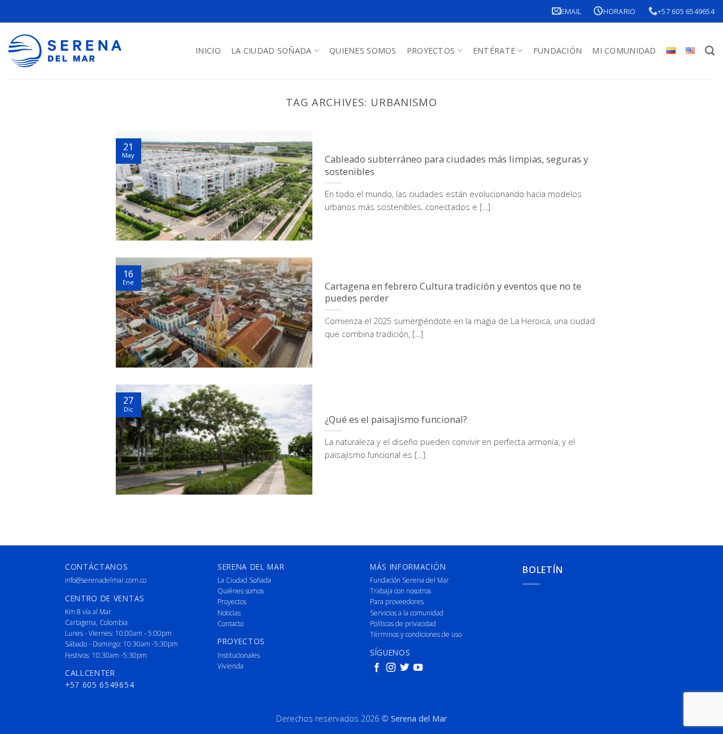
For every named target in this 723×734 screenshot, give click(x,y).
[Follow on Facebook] (376, 668)
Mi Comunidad (624, 50)
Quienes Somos (363, 50)
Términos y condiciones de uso (415, 634)
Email (571, 11)
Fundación (557, 50)
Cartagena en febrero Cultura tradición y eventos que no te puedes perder (453, 292)
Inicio (208, 50)
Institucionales (238, 655)
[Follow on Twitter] (404, 668)
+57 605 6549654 (686, 11)
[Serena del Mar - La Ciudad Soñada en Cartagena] (64, 51)
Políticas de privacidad (403, 623)
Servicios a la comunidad (406, 613)
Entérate (494, 50)
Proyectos (431, 50)
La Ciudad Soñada (271, 50)
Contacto (230, 623)
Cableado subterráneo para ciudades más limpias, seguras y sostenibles (456, 165)
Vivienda (230, 666)
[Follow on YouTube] (418, 668)
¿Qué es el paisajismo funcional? (396, 419)
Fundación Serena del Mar (409, 580)
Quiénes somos (240, 591)
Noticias (229, 613)
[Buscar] (710, 51)
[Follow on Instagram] (390, 668)
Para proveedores (397, 601)
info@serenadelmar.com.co (105, 580)
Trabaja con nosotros (400, 591)
